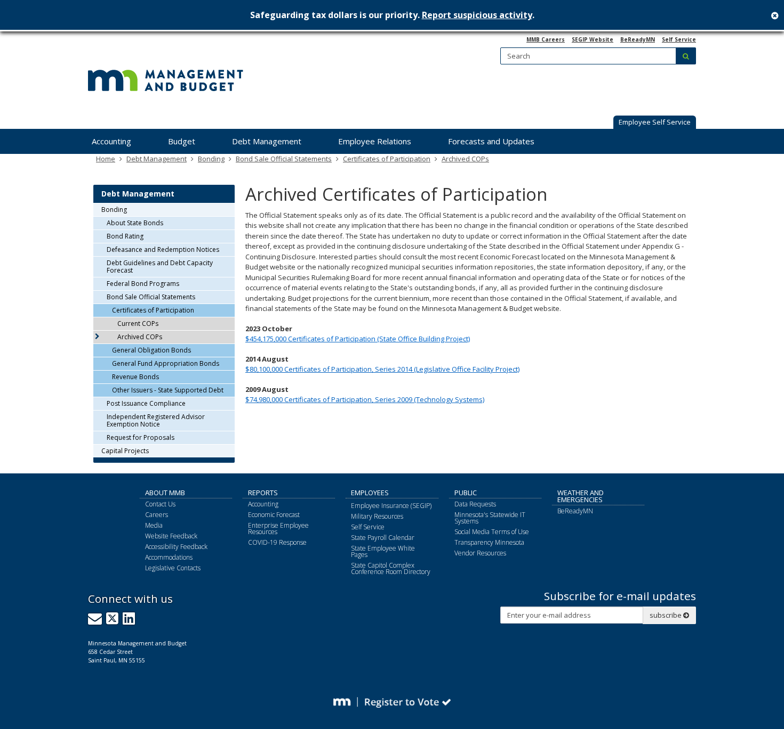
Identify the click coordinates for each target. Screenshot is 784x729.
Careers (156, 514)
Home (105, 158)
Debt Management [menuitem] (266, 141)
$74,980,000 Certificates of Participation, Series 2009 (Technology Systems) (364, 399)
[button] (654, 123)
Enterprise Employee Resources (278, 528)
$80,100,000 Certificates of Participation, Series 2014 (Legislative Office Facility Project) (382, 369)
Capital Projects (125, 450)
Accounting (263, 504)
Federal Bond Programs (143, 283)
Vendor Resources (480, 553)
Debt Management (156, 158)
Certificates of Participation (386, 158)
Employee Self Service (655, 122)
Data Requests (475, 504)
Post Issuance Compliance (146, 403)
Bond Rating (125, 236)
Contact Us (160, 504)
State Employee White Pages (383, 551)
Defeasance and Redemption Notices (163, 249)
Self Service (679, 39)
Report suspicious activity (477, 15)
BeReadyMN (637, 39)
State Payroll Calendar (382, 537)
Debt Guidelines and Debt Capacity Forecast (160, 266)
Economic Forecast (274, 514)
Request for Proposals (140, 437)
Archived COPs (465, 158)
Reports (263, 492)
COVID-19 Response (277, 542)
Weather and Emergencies (580, 496)
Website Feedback (171, 535)
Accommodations (169, 557)
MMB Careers (545, 39)
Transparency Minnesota (489, 542)
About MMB (165, 492)
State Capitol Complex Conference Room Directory (390, 568)
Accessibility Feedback (176, 546)
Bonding (211, 158)
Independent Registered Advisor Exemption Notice (156, 420)
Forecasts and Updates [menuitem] (491, 141)
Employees (370, 492)
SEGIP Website (592, 39)
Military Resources (377, 516)
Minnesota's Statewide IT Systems (489, 518)
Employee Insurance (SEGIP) (391, 505)
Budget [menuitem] (181, 141)
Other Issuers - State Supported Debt (167, 390)
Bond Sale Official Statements (284, 158)
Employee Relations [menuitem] (374, 141)
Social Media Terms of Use (491, 531)
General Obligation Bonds (151, 350)
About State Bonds (135, 222)
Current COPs (137, 323)
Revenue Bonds (135, 376)
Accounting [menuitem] (111, 141)
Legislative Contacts (173, 567)
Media (154, 525)
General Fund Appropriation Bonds (165, 363)
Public (465, 492)
